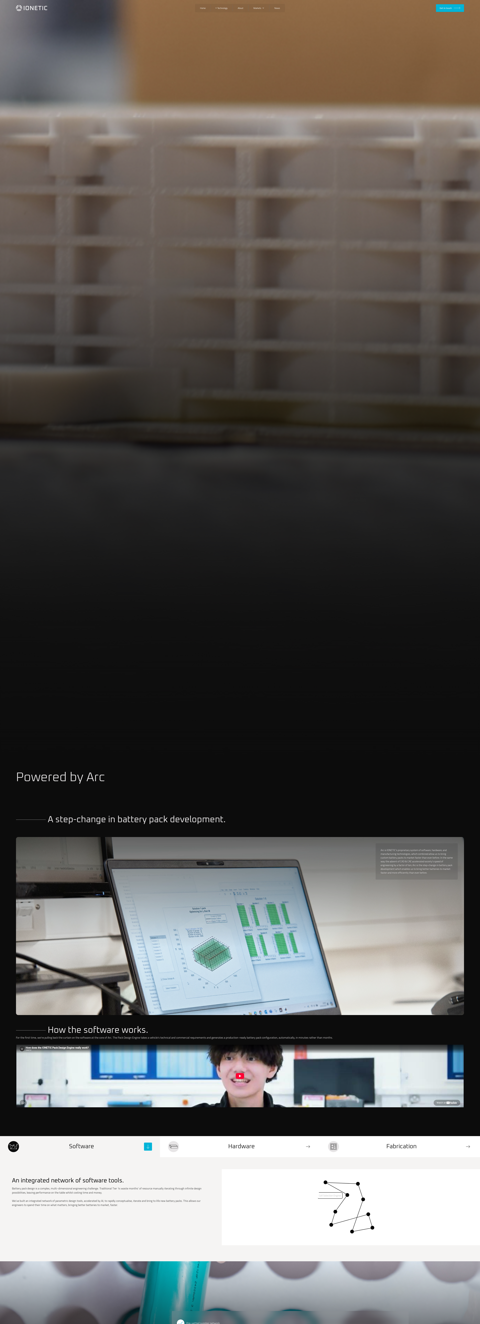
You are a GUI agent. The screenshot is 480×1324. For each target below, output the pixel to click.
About (240, 8)
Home (203, 8)
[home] (63, 8)
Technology (222, 8)
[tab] (80, 1146)
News (277, 8)
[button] (258, 8)
